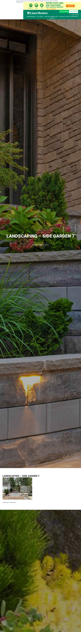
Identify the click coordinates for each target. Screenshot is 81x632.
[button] (75, 14)
